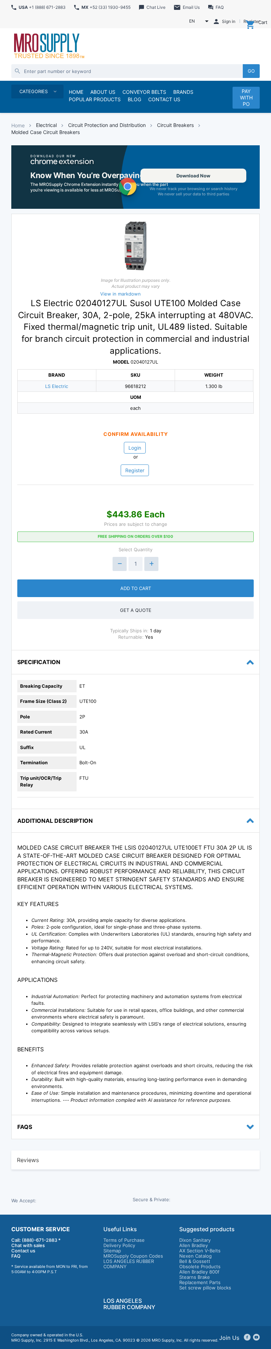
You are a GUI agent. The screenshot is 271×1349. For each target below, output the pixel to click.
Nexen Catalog (195, 1256)
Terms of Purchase (124, 1240)
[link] (135, 177)
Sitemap (112, 1250)
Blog (134, 99)
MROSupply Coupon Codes (133, 1256)
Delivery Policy (119, 1245)
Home (18, 125)
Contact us (23, 1250)
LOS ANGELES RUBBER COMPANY (128, 1263)
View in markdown (120, 294)
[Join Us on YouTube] (256, 1338)
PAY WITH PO (246, 97)
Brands (183, 92)
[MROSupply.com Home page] (48, 46)
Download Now (193, 175)
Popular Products (95, 99)
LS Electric (56, 386)
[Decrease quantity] (120, 564)
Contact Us (164, 99)
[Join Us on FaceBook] (247, 1338)
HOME (76, 92)
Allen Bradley (193, 1245)
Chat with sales (28, 1245)
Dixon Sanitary (195, 1240)
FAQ (15, 1256)
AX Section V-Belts (200, 1250)
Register (134, 470)
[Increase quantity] (151, 564)
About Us (102, 92)
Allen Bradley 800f (199, 1272)
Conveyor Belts (144, 92)
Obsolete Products (200, 1266)
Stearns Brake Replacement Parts (200, 1279)
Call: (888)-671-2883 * (36, 1240)
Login (134, 448)
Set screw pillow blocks (205, 1287)
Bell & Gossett (194, 1261)
